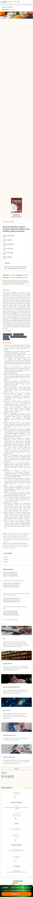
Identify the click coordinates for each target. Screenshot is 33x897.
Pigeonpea (6, 339)
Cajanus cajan (7, 334)
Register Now (15, 894)
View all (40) (28, 788)
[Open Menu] (2, 2)
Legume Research (7, 7)
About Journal (5, 9)
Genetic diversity (18, 334)
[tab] (16, 263)
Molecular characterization (18, 336)
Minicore (5, 336)
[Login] (19, 2)
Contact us (16, 768)
